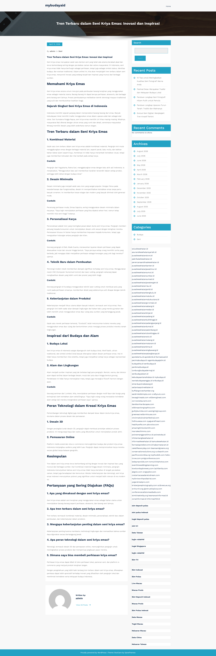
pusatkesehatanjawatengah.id (145, 283)
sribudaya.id (158, 381)
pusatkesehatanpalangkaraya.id (145, 354)
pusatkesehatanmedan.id (143, 310)
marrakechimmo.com (141, 431)
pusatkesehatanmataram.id (144, 343)
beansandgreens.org (160, 448)
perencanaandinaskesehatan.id (145, 262)
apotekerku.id (138, 357)
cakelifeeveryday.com (141, 448)
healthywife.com (139, 424)
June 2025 (141, 216)
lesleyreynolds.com (140, 462)
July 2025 (141, 211)
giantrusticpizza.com (153, 489)
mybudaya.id (160, 377)
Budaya (140, 235)
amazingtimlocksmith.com (143, 428)
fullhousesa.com (139, 421)
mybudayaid (55, 5)
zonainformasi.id (139, 499)
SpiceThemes (129, 653)
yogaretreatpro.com (140, 482)
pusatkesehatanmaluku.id (143, 296)
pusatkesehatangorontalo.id (144, 303)
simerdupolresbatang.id (142, 384)
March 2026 (142, 174)
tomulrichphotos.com (158, 462)
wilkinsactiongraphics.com (143, 408)
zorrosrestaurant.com (141, 401)
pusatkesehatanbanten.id (143, 266)
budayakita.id (137, 364)
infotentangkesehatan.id (142, 438)
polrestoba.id (159, 435)
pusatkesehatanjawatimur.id (144, 269)
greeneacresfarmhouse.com (144, 414)
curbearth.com (161, 452)
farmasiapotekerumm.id (142, 445)
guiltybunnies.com (140, 411)
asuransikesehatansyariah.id (144, 252)
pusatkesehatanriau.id (141, 286)
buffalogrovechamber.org (143, 391)
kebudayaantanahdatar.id (143, 377)
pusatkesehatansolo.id (142, 337)
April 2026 (141, 170)
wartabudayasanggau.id (142, 381)
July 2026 (141, 156)
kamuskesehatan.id (160, 441)
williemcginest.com (157, 397)
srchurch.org (137, 489)
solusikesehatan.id (140, 249)
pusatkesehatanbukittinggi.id (144, 320)
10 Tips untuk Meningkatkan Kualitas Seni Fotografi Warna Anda (150, 81)
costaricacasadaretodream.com (146, 475)
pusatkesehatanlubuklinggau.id (145, 333)
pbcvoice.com (153, 424)
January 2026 (143, 184)
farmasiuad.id (162, 357)
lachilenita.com (161, 468)
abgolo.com (137, 472)
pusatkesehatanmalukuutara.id (145, 299)
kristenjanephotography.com (144, 485)
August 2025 (142, 207)
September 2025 (144, 202)
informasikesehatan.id (141, 441)
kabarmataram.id (160, 445)
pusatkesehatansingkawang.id (145, 350)
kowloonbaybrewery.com (143, 468)
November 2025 (144, 193)
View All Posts (82, 605)
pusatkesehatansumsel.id (143, 279)
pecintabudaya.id (139, 360)
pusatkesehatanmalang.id (143, 340)
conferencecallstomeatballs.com (146, 492)
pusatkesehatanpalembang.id (145, 330)
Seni (60, 51)
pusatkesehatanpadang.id (143, 316)
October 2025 (143, 197)
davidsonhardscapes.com (143, 404)
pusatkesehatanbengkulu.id (144, 293)
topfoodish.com (158, 455)
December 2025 (144, 188)
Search (137, 42)
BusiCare (118, 653)
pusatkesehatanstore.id (142, 255)
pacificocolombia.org (141, 455)
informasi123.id (153, 499)
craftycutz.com (158, 394)
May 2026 (141, 165)
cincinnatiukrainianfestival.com (145, 418)
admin (52, 51)
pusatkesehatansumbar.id (143, 276)
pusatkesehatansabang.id (143, 306)
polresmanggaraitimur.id (142, 435)
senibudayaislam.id (140, 374)
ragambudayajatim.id (156, 360)
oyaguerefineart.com (156, 421)
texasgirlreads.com (140, 397)
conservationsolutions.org (143, 452)
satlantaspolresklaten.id (142, 387)
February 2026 (143, 179)
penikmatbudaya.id (140, 367)
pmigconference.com (150, 458)
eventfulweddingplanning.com (145, 465)
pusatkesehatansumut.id (142, 272)
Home (168, 6)
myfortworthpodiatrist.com (144, 479)
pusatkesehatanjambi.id (142, 289)
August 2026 (142, 151)
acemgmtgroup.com (157, 411)
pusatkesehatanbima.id (142, 347)
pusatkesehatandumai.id (142, 326)
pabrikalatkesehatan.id (142, 259)
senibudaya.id (150, 364)
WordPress (102, 653)
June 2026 (141, 160)
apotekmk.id (149, 357)
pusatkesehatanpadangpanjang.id (146, 323)
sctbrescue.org (164, 485)
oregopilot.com (149, 472)
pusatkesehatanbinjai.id (142, 313)
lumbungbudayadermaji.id (143, 370)
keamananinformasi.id (158, 495)
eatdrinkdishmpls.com (141, 394)
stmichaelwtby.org (140, 495)
